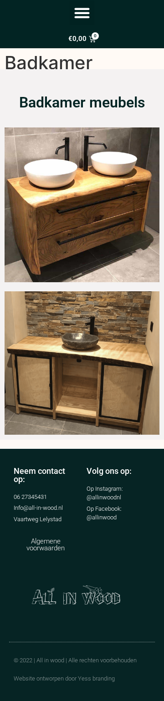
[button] (82, 12)
